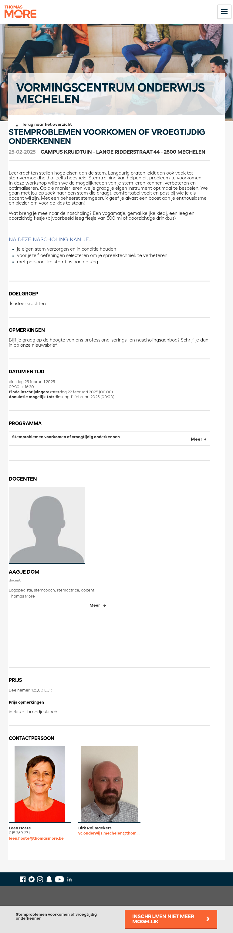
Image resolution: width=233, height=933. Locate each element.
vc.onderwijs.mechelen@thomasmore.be (109, 833)
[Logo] (20, 20)
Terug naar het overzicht (47, 125)
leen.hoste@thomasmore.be (36, 839)
